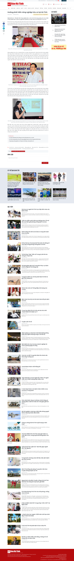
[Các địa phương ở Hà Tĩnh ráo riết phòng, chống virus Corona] (14, 495)
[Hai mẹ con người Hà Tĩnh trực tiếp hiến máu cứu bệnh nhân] (14, 213)
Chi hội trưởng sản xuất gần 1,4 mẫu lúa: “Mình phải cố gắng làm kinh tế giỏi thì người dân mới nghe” (14, 184)
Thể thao (41, 8)
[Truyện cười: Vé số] (14, 325)
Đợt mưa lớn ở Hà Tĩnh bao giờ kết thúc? (60, 26)
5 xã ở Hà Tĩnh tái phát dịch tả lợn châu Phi (34, 525)
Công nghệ (59, 8)
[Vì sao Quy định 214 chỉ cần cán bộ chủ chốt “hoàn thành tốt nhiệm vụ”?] (14, 314)
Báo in (51, 4)
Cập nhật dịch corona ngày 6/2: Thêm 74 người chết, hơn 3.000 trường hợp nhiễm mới (35, 378)
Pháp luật (37, 8)
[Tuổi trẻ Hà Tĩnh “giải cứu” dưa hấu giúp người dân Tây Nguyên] (14, 450)
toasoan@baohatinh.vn (62, 558)
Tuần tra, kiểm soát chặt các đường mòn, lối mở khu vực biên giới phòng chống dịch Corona (35, 221)
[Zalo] (59, 0)
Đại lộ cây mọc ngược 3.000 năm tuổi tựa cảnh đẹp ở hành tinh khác (36, 515)
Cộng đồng (64, 8)
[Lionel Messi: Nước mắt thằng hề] (14, 370)
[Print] (4, 31)
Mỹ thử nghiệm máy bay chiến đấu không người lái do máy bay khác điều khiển (35, 412)
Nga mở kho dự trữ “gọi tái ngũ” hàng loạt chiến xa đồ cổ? (29, 200)
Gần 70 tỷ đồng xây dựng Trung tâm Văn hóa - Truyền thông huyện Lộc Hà (35, 469)
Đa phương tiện (57, 4)
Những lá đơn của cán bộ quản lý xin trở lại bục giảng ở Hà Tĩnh (60, 30)
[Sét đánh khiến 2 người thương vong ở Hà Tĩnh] (58, 19)
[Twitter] (4, 26)
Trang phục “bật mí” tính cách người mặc (58, 183)
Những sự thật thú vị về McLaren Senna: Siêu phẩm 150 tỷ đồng (44, 184)
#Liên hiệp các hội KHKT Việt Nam (27, 148)
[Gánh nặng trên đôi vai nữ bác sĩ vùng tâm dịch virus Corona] (14, 235)
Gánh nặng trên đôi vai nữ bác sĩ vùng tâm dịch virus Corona (35, 232)
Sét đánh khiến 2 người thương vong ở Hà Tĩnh (59, 22)
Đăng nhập (64, 0)
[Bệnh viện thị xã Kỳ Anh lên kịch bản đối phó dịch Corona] (14, 303)
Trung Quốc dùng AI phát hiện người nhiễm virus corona (14, 199)
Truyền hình (64, 4)
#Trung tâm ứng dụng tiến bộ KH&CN (15, 148)
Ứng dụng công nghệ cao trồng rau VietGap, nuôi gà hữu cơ (21, 141)
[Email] (4, 28)
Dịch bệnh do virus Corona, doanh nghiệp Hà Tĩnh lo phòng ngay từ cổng (34, 344)
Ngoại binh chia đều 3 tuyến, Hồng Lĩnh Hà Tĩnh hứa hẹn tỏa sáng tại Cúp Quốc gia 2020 (35, 481)
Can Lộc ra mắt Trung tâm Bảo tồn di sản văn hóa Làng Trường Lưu (34, 356)
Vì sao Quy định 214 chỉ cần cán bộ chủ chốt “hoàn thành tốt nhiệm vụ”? (34, 311)
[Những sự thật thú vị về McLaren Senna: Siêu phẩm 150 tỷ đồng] (44, 176)
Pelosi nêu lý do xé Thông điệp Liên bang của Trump (34, 288)
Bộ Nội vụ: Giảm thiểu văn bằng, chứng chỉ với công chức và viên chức (35, 537)
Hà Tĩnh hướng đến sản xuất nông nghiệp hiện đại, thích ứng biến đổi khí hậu (25, 139)
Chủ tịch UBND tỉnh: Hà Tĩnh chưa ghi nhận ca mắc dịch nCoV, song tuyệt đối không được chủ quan (35, 435)
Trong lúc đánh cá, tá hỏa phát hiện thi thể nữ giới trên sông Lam (35, 277)
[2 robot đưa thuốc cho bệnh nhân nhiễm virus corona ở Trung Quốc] (14, 392)
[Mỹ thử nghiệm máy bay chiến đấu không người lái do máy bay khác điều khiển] (14, 415)
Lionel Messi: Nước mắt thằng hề (31, 366)
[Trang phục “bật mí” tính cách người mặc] (59, 176)
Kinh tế (22, 8)
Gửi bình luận (45, 162)
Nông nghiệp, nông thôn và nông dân (18, 151)
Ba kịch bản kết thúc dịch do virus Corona (59, 199)
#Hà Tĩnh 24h (11, 147)
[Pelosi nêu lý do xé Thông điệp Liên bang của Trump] (14, 291)
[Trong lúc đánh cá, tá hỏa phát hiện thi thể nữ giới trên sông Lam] (14, 280)
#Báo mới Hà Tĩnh (35, 147)
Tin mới (46, 4)
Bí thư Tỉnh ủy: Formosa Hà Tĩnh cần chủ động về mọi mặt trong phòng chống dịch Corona (35, 243)
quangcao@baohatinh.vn (57, 559)
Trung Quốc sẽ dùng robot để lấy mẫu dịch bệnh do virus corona (35, 458)
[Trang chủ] (9, 8)
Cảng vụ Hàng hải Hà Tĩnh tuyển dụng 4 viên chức (34, 423)
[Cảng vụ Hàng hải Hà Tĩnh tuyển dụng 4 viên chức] (14, 426)
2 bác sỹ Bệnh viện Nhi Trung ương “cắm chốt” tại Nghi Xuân (36, 503)
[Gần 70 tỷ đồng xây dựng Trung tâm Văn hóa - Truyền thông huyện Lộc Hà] (14, 472)
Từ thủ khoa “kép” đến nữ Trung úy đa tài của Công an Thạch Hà (34, 255)
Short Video (13, 8)
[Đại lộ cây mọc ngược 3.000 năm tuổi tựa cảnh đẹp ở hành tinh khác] (14, 518)
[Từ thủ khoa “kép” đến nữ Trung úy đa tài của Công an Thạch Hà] (14, 258)
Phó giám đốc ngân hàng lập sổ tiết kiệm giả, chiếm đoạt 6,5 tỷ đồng (60, 35)
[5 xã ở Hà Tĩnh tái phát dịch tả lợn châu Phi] (14, 529)
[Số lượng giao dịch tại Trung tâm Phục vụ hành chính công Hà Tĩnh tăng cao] (14, 269)
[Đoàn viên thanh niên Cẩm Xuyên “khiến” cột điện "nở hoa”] (44, 192)
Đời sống (54, 8)
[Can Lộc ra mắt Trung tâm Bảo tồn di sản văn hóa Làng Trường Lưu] (14, 359)
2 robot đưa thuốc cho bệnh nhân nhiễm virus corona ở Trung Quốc (35, 389)
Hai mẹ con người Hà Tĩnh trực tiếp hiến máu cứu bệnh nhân (36, 210)
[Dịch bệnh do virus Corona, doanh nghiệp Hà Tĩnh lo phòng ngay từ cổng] (14, 347)
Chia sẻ (4, 21)
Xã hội (25, 8)
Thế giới (45, 8)
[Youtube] (58, 0)
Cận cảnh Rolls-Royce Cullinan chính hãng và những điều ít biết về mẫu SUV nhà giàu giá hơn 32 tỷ (35, 402)
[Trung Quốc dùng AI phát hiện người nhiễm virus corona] (14, 192)
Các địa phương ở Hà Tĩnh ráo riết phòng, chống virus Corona (35, 492)
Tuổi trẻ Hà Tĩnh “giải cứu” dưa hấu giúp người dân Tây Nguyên (35, 447)
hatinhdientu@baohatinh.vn (61, 557)
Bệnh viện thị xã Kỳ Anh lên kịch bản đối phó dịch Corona (35, 300)
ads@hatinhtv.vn (63, 559)
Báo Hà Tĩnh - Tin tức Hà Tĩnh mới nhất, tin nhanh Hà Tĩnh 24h (18, 4)
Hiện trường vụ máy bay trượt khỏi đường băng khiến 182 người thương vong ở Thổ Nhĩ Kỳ (35, 333)
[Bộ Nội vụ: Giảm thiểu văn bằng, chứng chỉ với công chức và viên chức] (14, 540)
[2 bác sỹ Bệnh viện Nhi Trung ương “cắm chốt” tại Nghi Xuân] (14, 506)
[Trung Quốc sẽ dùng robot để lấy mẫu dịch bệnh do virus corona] (14, 461)
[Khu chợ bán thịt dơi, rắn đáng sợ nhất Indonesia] (29, 176)
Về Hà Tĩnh (50, 8)
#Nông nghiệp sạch (28, 147)
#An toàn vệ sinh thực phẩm (19, 147)
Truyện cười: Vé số (27, 321)
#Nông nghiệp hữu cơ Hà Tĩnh (43, 147)
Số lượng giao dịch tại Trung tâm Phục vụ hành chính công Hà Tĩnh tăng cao (35, 266)
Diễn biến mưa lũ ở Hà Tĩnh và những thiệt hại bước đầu (60, 40)
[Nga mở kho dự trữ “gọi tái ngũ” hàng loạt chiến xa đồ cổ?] (29, 192)
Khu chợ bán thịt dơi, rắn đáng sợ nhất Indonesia (29, 183)
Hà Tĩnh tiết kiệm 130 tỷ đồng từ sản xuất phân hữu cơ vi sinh (21, 137)
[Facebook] (55, 0)
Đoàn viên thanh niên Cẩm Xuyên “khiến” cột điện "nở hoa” (44, 200)
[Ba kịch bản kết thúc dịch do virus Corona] (59, 192)
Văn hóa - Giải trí (31, 8)
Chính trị (18, 8)
